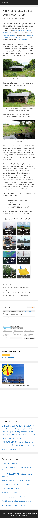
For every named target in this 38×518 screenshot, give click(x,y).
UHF (33, 446)
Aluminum (12, 429)
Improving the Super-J (9, 463)
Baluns (22, 429)
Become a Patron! (8, 358)
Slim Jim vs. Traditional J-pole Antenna (16, 484)
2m (4, 425)
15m (12, 426)
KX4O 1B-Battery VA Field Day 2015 (17, 293)
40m (21, 426)
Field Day (14, 434)
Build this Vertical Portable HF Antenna (16, 480)
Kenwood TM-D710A (18, 37)
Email (14, 330)
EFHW (23, 432)
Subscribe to (6, 338)
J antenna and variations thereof (13, 497)
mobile (21, 442)
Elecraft (28, 431)
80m (3, 429)
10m (9, 426)
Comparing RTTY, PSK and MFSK (16, 295)
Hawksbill (29, 287)
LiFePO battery (22, 40)
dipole (11, 431)
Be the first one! (28, 311)
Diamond (5, 432)
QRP (10, 446)
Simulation (18, 445)
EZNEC (7, 435)
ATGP (11, 287)
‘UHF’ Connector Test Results (12, 489)
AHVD (7, 429)
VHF (19, 449)
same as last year (9, 35)
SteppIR (27, 446)
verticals (13, 449)
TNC (30, 446)
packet (5, 290)
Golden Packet (19, 287)
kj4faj (14, 438)
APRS (7, 287)
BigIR (30, 429)
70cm (31, 426)
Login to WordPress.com (17, 328)
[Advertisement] (15, 403)
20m (16, 426)
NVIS (33, 442)
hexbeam (29, 435)
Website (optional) (29, 330)
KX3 (18, 438)
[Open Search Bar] (35, 2)
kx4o (21, 438)
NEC (26, 441)
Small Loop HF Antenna (10, 493)
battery (26, 429)
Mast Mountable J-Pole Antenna (13, 505)
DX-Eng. (18, 432)
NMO (30, 442)
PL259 (7, 446)
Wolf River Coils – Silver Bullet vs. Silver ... (16, 501)
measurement (10, 441)
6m (7, 426)
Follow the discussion (33, 307)
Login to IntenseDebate (7, 328)
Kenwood (9, 438)
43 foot (26, 426)
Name (4, 330)
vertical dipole (5, 449)
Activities (8, 285)
